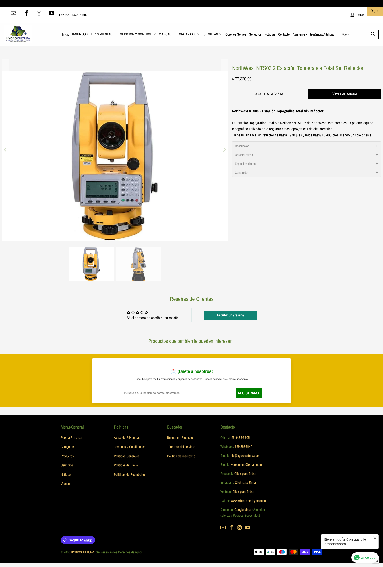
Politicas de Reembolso (129, 474)
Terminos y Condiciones (129, 446)
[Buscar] (373, 34)
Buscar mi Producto (180, 437)
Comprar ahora (344, 93)
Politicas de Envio (126, 465)
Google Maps (243, 509)
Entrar (360, 14)
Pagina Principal (71, 437)
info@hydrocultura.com (245, 455)
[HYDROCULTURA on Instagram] (39, 13)
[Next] (224, 150)
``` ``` (2, 62)
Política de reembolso (181, 456)
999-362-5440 (243, 446)
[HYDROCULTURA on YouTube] (51, 13)
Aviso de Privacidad (127, 437)
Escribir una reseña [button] (230, 315)
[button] (94, 34)
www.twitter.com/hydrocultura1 (250, 500)
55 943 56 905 (240, 437)
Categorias (68, 446)
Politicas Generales (126, 456)
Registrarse (249, 392)
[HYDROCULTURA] (18, 34)
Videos (65, 483)
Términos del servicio (181, 446)
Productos (67, 456)
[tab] (306, 145)
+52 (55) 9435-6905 (73, 14)
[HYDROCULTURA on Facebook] (26, 13)
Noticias (66, 474)
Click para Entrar (245, 473)
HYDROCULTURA (82, 552)
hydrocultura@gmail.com (246, 464)
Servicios (67, 465)
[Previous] (5, 150)
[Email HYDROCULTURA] (13, 13)
